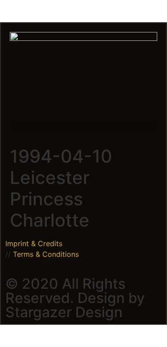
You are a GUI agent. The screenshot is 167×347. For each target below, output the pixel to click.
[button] (83, 126)
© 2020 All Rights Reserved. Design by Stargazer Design (75, 298)
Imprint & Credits (33, 243)
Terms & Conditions (46, 254)
